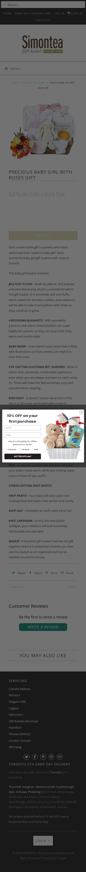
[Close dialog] (81, 412)
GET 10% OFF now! (22, 456)
